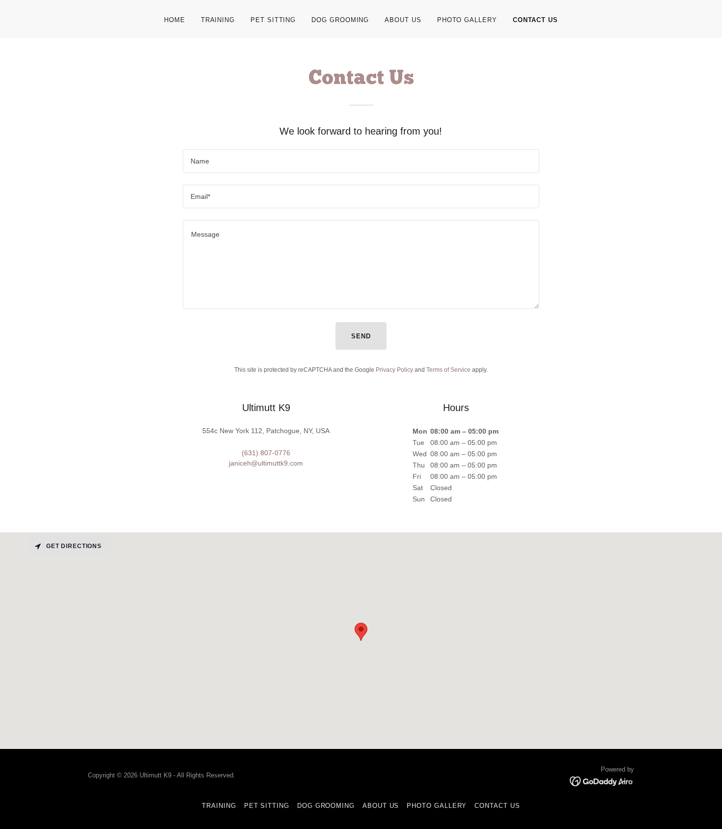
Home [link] (174, 20)
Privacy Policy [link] (394, 369)
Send (361, 336)
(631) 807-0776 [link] (266, 453)
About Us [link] (403, 20)
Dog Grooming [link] (340, 20)
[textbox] (361, 161)
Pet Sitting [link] (273, 20)
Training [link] (218, 20)
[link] (602, 780)
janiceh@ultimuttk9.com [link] (266, 463)
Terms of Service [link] (448, 369)
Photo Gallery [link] (467, 20)
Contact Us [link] (535, 20)
